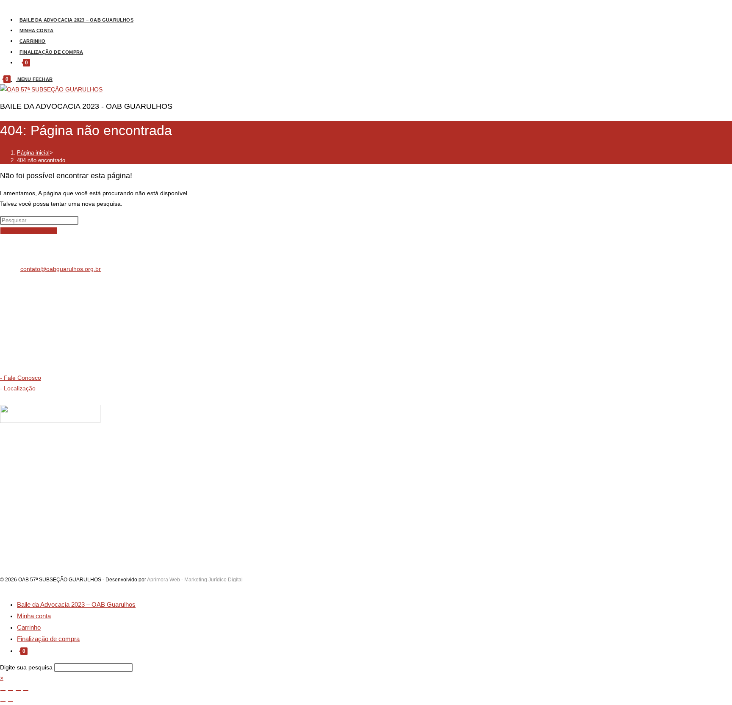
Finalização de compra (48, 638)
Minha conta (34, 615)
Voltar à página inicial (28, 230)
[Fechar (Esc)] (26, 690)
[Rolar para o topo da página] (2, 587)
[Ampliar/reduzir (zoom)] (3, 690)
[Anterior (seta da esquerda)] (3, 701)
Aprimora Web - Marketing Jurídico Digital (195, 580)
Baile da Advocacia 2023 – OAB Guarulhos (76, 604)
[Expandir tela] (11, 690)
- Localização (18, 388)
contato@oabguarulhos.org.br (60, 268)
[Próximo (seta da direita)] (11, 701)
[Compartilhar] (18, 690)
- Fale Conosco (20, 377)
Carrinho (29, 627)
